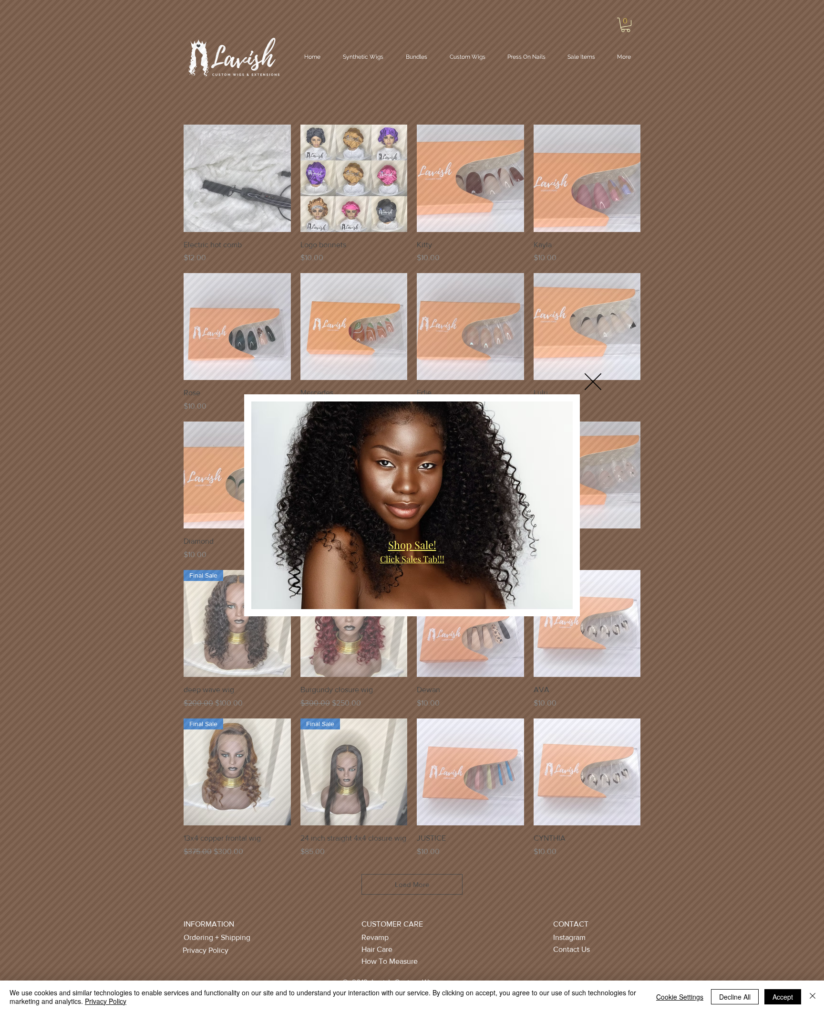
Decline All (735, 997)
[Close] (812, 996)
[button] (593, 381)
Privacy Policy (105, 1001)
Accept (782, 997)
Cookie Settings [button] (679, 997)
